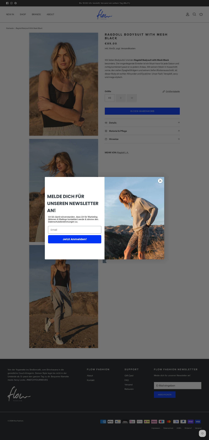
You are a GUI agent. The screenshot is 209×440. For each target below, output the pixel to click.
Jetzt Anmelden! (75, 239)
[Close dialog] (160, 181)
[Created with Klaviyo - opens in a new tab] (104, 261)
